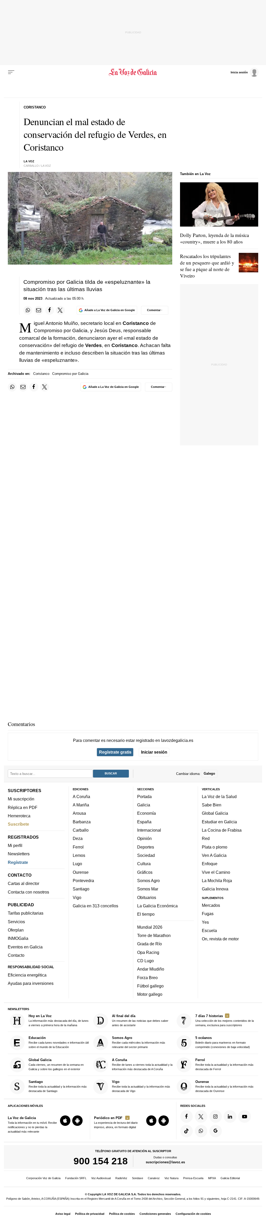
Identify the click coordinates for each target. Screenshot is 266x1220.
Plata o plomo (214, 846)
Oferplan (16, 930)
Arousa (79, 813)
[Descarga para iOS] (65, 1120)
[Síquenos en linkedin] (230, 1116)
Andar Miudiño (150, 969)
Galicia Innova (215, 889)
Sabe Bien (211, 804)
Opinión (144, 838)
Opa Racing (148, 952)
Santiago (81, 889)
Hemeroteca (19, 815)
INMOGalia (18, 938)
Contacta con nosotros (28, 891)
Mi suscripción (21, 799)
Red (206, 838)
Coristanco (41, 374)
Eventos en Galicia (25, 946)
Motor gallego (149, 994)
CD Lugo (145, 960)
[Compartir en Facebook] (49, 310)
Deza (78, 838)
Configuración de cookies (193, 1213)
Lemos (79, 855)
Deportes (145, 846)
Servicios (16, 921)
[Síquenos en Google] (215, 1131)
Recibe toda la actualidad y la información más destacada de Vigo (141, 1086)
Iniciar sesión (154, 752)
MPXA (212, 1178)
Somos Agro (148, 880)
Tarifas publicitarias (25, 913)
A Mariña (81, 804)
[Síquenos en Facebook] (186, 1116)
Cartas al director (23, 883)
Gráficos (144, 872)
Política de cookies (122, 1213)
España (144, 821)
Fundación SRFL (76, 1178)
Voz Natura (171, 1178)
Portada (144, 796)
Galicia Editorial (230, 1178)
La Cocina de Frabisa (222, 830)
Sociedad (146, 855)
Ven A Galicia (214, 855)
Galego (209, 773)
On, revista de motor (220, 938)
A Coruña (81, 796)
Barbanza (82, 821)
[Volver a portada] (133, 72)
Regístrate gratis (115, 752)
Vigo (77, 897)
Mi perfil (15, 845)
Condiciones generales (155, 1213)
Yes (205, 922)
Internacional (149, 830)
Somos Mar (147, 889)
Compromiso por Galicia (70, 374)
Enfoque (209, 863)
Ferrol (78, 846)
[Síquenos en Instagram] (215, 1116)
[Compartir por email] (38, 310)
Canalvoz (154, 1178)
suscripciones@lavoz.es (165, 1162)
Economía (146, 813)
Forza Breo (147, 977)
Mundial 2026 (149, 926)
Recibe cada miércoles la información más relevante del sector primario (138, 1042)
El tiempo (146, 914)
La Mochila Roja (217, 880)
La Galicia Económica (157, 905)
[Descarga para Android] (77, 1120)
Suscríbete (18, 824)
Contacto (16, 955)
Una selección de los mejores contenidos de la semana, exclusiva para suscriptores (224, 1020)
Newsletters (19, 853)
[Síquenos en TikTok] (186, 1131)
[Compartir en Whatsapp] (27, 310)
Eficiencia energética (27, 975)
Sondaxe (137, 1178)
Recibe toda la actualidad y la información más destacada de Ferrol (224, 1064)
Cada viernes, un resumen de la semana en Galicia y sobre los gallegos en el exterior (56, 1064)
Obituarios (146, 897)
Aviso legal (62, 1213)
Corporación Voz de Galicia (43, 1178)
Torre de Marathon (154, 935)
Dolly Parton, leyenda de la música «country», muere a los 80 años (214, 238)
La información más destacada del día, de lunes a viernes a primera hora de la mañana (59, 1020)
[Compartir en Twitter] (60, 310)
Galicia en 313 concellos (95, 905)
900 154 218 (101, 1160)
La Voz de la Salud (219, 796)
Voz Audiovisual (101, 1178)
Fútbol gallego (150, 986)
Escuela (209, 930)
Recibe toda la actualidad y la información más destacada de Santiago (58, 1086)
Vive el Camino (216, 872)
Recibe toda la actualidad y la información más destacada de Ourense (224, 1086)
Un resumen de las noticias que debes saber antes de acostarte (140, 1020)
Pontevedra (83, 880)
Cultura (144, 863)
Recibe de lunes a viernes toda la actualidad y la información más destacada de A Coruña (142, 1064)
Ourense (81, 872)
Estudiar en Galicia (219, 821)
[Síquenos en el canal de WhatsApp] (201, 1131)
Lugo (77, 863)
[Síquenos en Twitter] (201, 1116)
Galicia (143, 804)
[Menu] (11, 72)
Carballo (81, 830)
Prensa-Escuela (193, 1178)
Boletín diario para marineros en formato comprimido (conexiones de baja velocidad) (222, 1042)
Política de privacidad (89, 1213)
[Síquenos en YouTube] (244, 1116)
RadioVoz (121, 1178)
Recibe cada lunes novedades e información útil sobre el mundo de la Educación (59, 1042)
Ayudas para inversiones (31, 983)
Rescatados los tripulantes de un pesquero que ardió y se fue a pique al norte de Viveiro (207, 266)
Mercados (211, 905)
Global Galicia (215, 813)
